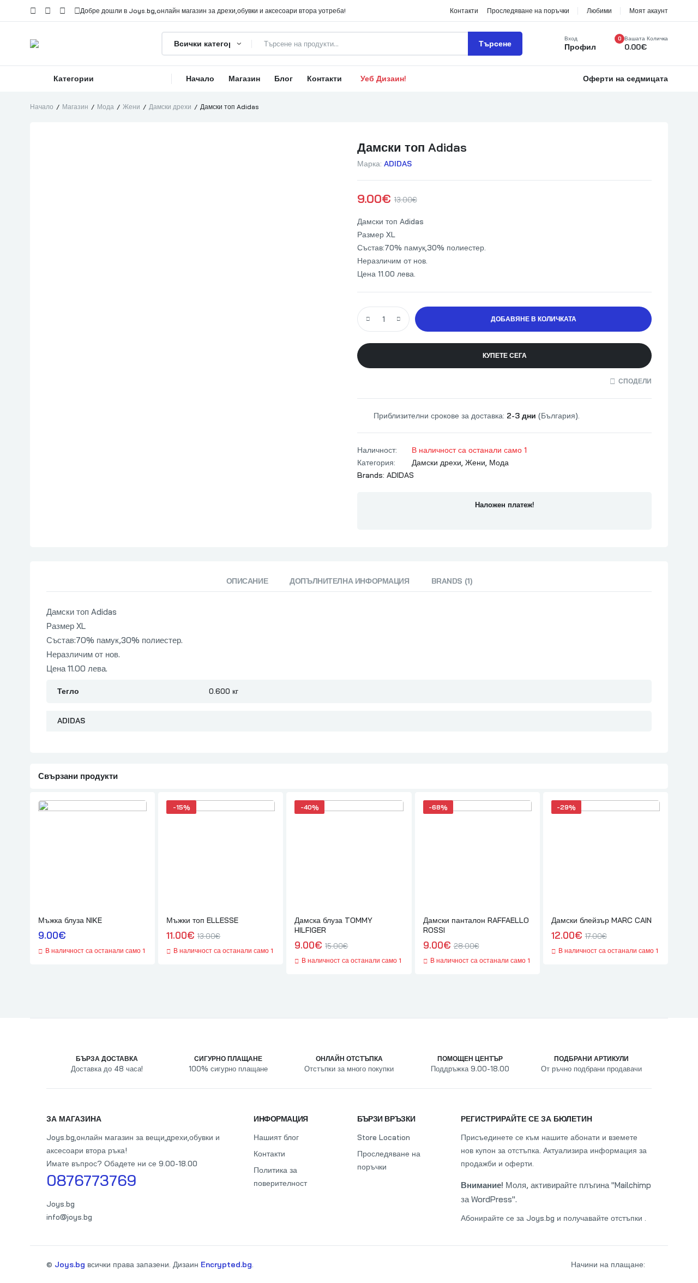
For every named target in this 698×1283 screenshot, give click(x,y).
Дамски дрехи (170, 107)
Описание (247, 581)
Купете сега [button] (505, 355)
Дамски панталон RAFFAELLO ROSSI (476, 925)
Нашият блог (276, 1137)
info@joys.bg (69, 1217)
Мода (105, 107)
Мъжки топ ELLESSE (202, 920)
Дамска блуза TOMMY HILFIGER (333, 925)
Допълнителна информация (349, 581)
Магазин (244, 78)
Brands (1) (451, 581)
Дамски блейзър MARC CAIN (601, 920)
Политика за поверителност (280, 1176)
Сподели (635, 381)
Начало (200, 78)
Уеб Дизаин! (383, 78)
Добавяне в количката (533, 319)
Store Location (383, 1137)
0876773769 (91, 1180)
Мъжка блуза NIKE (70, 920)
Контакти (324, 78)
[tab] (247, 583)
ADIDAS (398, 164)
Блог (283, 78)
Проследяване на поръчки (388, 1160)
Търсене (495, 44)
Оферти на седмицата (625, 78)
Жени (131, 107)
